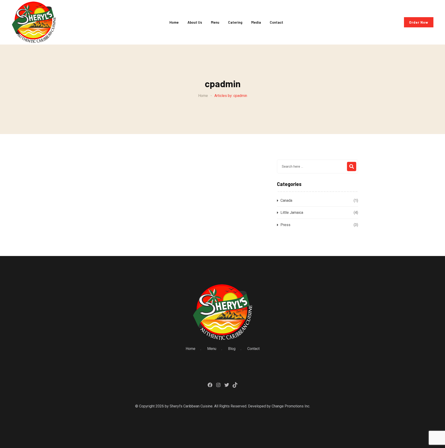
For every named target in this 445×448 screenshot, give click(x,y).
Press (285, 225)
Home (174, 22)
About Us (195, 22)
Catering (235, 22)
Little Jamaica (291, 212)
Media (256, 22)
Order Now (418, 22)
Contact (276, 22)
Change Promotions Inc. (291, 406)
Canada (286, 200)
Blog (231, 348)
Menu (215, 22)
